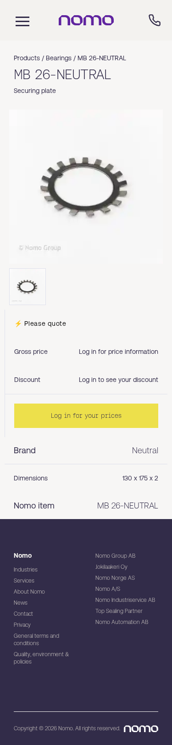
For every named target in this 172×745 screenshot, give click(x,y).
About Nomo (29, 592)
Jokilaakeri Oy (111, 567)
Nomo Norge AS (115, 578)
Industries (26, 569)
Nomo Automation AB (121, 622)
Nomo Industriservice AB (125, 600)
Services (24, 581)
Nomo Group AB (115, 556)
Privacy (22, 625)
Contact (23, 614)
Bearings (59, 58)
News (21, 603)
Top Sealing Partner (119, 611)
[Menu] (20, 20)
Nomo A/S (107, 589)
